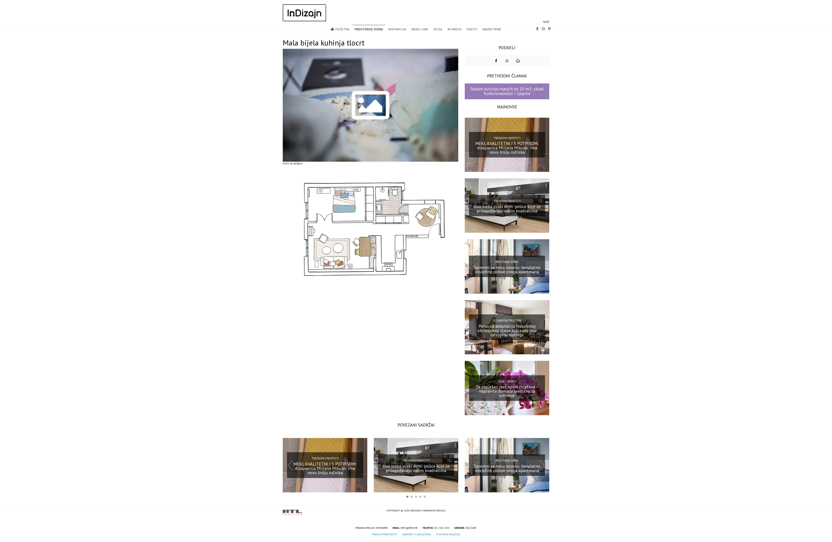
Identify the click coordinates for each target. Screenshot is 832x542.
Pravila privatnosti (384, 534)
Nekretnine (492, 29)
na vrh (545, 511)
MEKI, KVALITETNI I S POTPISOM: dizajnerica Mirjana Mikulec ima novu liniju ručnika (507, 148)
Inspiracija (397, 29)
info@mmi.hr (409, 527)
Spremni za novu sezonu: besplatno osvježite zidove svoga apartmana (507, 270)
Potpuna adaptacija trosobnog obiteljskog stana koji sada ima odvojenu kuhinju (507, 330)
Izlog (437, 29)
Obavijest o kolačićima (416, 534)
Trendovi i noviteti (507, 138)
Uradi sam (419, 29)
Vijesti (472, 29)
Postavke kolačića (448, 534)
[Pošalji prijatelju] (518, 60)
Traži (546, 21)
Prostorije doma (369, 29)
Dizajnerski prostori (507, 320)
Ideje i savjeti (507, 381)
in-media (454, 29)
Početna (342, 29)
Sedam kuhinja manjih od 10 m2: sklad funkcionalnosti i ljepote (507, 91)
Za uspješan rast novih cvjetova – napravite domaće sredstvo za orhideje (507, 391)
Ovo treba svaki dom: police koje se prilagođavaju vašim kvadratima (507, 209)
